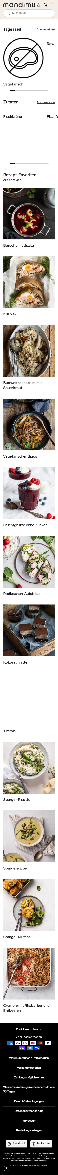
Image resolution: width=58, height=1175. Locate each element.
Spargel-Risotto (16, 800)
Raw (50, 44)
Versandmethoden (29, 1068)
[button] (6, 1168)
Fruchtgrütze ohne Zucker (25, 525)
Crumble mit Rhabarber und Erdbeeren (26, 1008)
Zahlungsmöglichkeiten (29, 1077)
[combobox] (29, 13)
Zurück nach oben (27, 1029)
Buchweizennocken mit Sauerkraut (22, 385)
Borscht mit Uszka (18, 246)
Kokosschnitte (15, 663)
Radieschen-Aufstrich (21, 594)
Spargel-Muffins (16, 937)
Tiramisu (10, 731)
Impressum (29, 1120)
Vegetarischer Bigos (20, 457)
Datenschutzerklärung (29, 1111)
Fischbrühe (12, 117)
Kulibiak (10, 314)
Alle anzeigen (46, 29)
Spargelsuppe (15, 868)
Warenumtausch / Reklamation (29, 1058)
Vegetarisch (13, 84)
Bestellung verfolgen (29, 1130)
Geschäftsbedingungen (29, 1101)
